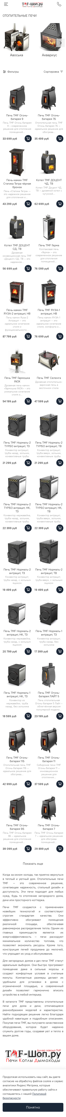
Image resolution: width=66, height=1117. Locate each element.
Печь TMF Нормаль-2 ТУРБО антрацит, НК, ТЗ (17, 507)
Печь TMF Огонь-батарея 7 (49, 827)
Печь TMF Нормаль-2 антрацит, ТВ (48, 571)
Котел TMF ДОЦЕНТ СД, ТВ (17, 247)
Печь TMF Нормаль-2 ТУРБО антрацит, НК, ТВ (48, 507)
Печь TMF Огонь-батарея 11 (49, 759)
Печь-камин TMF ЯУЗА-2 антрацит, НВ (17, 311)
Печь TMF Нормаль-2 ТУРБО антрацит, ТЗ (17, 444)
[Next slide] (60, 43)
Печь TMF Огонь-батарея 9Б (17, 827)
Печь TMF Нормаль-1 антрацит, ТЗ (49, 632)
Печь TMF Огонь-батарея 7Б (49, 117)
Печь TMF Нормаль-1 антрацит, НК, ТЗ (17, 694)
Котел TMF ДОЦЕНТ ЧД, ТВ (49, 181)
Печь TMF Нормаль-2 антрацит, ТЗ (17, 571)
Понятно (33, 1107)
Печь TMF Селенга (49, 378)
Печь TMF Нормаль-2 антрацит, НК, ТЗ (17, 632)
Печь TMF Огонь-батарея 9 (17, 117)
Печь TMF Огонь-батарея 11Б (17, 759)
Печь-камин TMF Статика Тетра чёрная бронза (17, 183)
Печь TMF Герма (49, 245)
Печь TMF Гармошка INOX (17, 379)
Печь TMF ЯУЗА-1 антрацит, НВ (49, 311)
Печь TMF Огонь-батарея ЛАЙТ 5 (49, 694)
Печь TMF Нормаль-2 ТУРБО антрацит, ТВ (48, 444)
